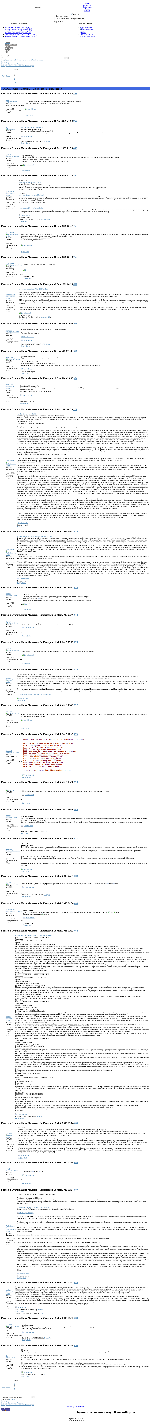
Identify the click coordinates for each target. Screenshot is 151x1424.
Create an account (38, 60)
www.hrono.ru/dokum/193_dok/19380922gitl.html (33, 1207)
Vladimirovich (47, 141)
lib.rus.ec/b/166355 (27, 337)
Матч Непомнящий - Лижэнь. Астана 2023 (20, 36)
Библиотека (87, 5)
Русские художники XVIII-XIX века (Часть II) (21, 34)
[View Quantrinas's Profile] (13, 359)
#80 (76, 809)
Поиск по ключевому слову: (66, 18)
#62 (75, 121)
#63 (75, 148)
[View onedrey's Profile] (12, 595)
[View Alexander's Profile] (13, 156)
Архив (87, 3)
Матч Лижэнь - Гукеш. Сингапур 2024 (18, 31)
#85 (76, 1123)
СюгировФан (10, 232)
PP (6, 788)
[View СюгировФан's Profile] (13, 236)
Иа (6, 127)
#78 (76, 734)
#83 (76, 903)
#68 (75, 323)
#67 (75, 284)
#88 (76, 1282)
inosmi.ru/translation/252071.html (32, 127)
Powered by (70, 1406)
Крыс (7, 100)
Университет (5, 62)
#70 (75, 378)
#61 (75, 93)
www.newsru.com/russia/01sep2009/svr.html (33, 289)
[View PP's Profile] (10, 790)
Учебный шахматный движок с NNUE (18, 29)
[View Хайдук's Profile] (12, 623)
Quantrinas (9, 357)
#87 (76, 1189)
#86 (76, 1162)
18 (15, 82)
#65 (75, 226)
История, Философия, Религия (12, 64)
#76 (76, 669)
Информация (87, 7)
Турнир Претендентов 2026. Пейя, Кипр (19, 27)
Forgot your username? (24, 60)
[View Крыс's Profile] (11, 102)
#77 (76, 705)
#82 (76, 876)
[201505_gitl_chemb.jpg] (25, 1213)
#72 (76, 531)
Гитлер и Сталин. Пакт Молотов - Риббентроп (17, 66)
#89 (76, 1318)
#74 (76, 614)
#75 (76, 642)
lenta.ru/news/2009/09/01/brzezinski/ (31, 208)
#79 (76, 782)
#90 (76, 1345)
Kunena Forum (80, 1406)
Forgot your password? (8, 60)
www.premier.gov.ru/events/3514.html (31, 195)
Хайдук (8, 621)
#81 (76, 838)
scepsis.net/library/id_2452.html (27, 414)
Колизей (87, 11)
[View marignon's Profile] (12, 332)
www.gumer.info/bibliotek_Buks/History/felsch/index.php (34, 935)
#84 (76, 930)
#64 (75, 175)
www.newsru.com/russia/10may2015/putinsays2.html (34, 536)
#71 (75, 409)
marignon (9, 330)
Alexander (9, 154)
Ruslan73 (9, 751)
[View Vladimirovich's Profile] (12, 195)
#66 (75, 257)
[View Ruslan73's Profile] (12, 753)
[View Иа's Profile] (10, 129)
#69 (75, 351)
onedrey (8, 594)
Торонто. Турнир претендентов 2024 (18, 33)
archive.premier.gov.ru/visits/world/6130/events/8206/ (34, 694)
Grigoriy (12, 1399)
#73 (76, 587)
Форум (87, 9)
